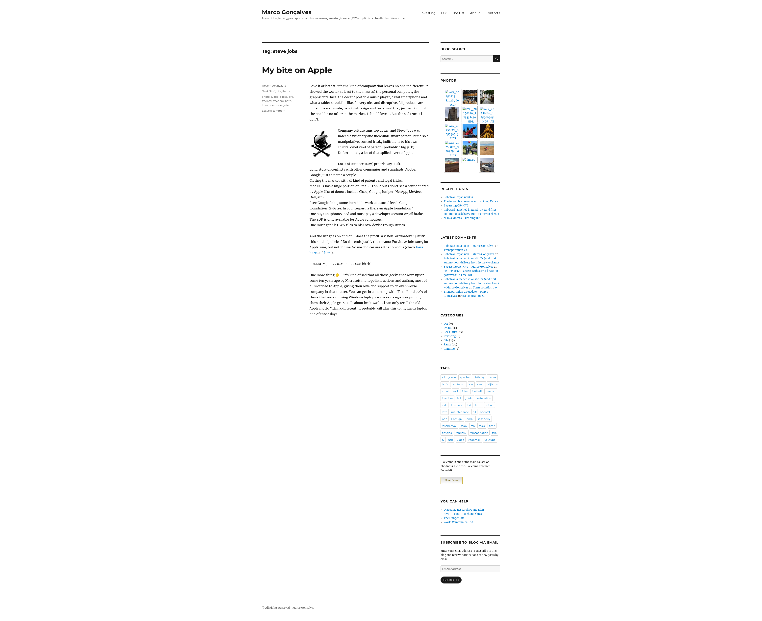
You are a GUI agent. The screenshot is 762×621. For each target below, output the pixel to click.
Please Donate (451, 480)
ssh (473, 425)
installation (483, 398)
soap (464, 425)
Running (449, 348)
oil (474, 412)
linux (265, 105)
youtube (490, 439)
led (469, 405)
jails (444, 405)
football (477, 391)
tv (443, 439)
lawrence (457, 405)
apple (277, 96)
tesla (482, 425)
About (475, 13)
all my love (449, 377)
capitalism (458, 384)
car (471, 384)
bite (284, 96)
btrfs (445, 384)
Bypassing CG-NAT (456, 205)
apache (465, 377)
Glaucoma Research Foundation (464, 509)
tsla (494, 432)
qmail (470, 418)
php (444, 418)
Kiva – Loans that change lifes (463, 514)
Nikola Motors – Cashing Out (462, 218)
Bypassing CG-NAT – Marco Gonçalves (468, 266)
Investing (428, 13)
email (445, 391)
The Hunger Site (454, 518)
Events (448, 328)
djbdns (492, 384)
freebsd (267, 100)
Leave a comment (273, 110)
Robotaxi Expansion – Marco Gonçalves (469, 246)
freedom (278, 100)
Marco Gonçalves (287, 12)
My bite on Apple (297, 70)
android (267, 96)
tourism (461, 432)
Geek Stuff (268, 91)
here (419, 247)
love (272, 105)
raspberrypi (449, 425)
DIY (444, 13)
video (460, 439)
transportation (479, 432)
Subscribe (451, 579)
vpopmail (474, 439)
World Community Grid (458, 522)
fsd (459, 398)
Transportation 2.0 (456, 250)
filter (465, 391)
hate (288, 100)
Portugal (457, 418)
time (492, 425)
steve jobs (282, 105)
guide (468, 398)
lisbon (490, 405)
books (492, 377)
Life (278, 91)
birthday (479, 377)
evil (291, 96)
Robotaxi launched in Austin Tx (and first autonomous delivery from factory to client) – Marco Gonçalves (471, 283)
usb (450, 439)
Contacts (493, 13)
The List (458, 13)
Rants (286, 91)
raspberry (484, 418)
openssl (485, 412)
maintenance (460, 412)
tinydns (447, 432)
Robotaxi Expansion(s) (458, 197)
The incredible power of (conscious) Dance (471, 201)
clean (480, 384)
